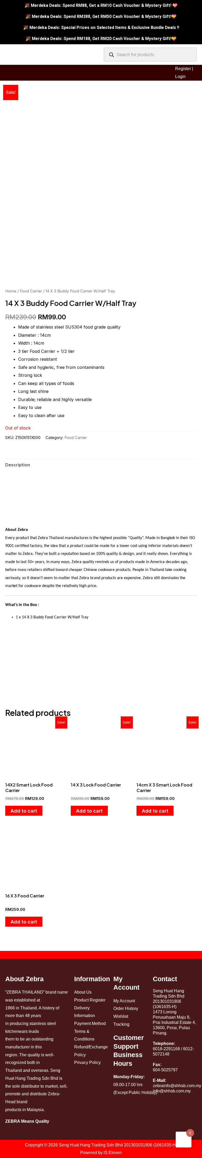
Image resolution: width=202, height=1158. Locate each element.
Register (183, 68)
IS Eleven (113, 1152)
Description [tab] (17, 464)
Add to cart (24, 811)
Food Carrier (31, 291)
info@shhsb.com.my (172, 1091)
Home (10, 291)
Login (180, 76)
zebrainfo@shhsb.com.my (177, 1085)
